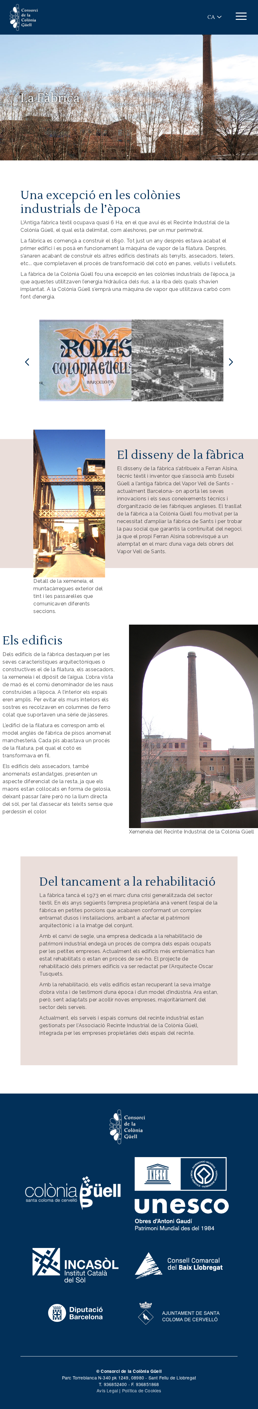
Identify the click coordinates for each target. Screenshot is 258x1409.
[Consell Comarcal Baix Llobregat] (179, 1264)
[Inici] (24, 17)
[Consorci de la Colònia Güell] (127, 1126)
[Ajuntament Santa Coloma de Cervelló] (179, 1312)
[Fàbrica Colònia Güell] (148, 360)
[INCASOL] (75, 1264)
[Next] (231, 360)
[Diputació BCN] (75, 1312)
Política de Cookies (141, 1390)
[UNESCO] (182, 1192)
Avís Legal (107, 1390)
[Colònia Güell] (73, 1192)
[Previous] (27, 360)
